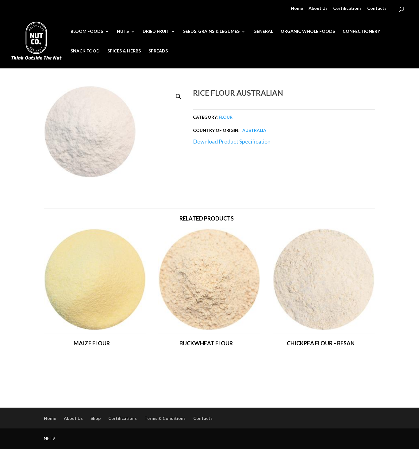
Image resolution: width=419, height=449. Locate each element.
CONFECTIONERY (361, 31)
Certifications (347, 8)
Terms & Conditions (165, 418)
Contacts (376, 8)
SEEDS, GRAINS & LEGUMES (211, 31)
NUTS (123, 31)
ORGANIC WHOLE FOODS (308, 31)
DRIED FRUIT (156, 31)
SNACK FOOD (85, 51)
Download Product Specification (232, 141)
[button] (178, 96)
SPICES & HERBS (124, 51)
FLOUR (226, 117)
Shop (95, 418)
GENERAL (263, 31)
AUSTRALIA (254, 130)
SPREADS (158, 51)
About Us (318, 8)
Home (297, 8)
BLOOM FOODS (87, 31)
